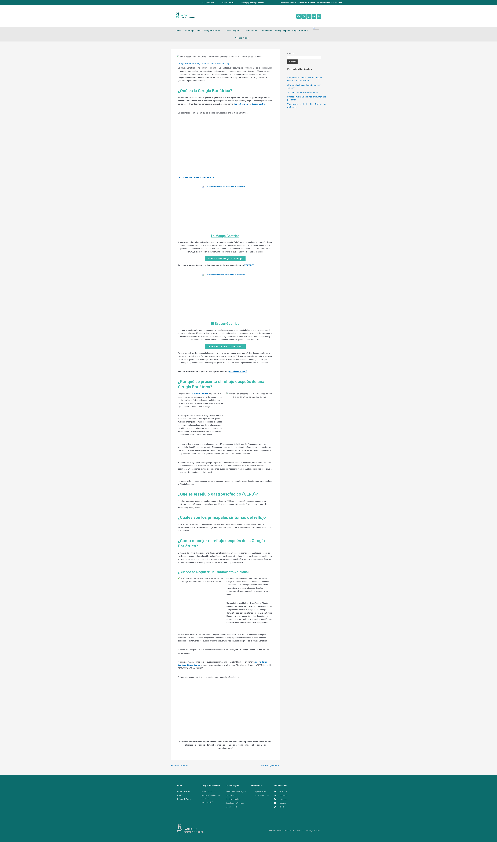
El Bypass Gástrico (225, 324)
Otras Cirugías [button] (232, 30)
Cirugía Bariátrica (186, 63)
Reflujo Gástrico (202, 63)
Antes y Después (282, 30)
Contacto (303, 30)
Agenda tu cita (241, 38)
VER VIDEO (249, 265)
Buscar (290, 53)
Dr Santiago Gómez (193, 30)
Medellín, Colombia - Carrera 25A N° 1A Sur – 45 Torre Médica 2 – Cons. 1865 (311, 3)
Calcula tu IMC (251, 30)
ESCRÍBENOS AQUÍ (238, 371)
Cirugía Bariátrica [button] (212, 30)
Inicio (178, 30)
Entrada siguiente (270, 765)
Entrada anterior (179, 765)
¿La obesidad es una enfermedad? (303, 92)
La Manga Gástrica (225, 236)
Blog (294, 30)
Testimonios (266, 30)
